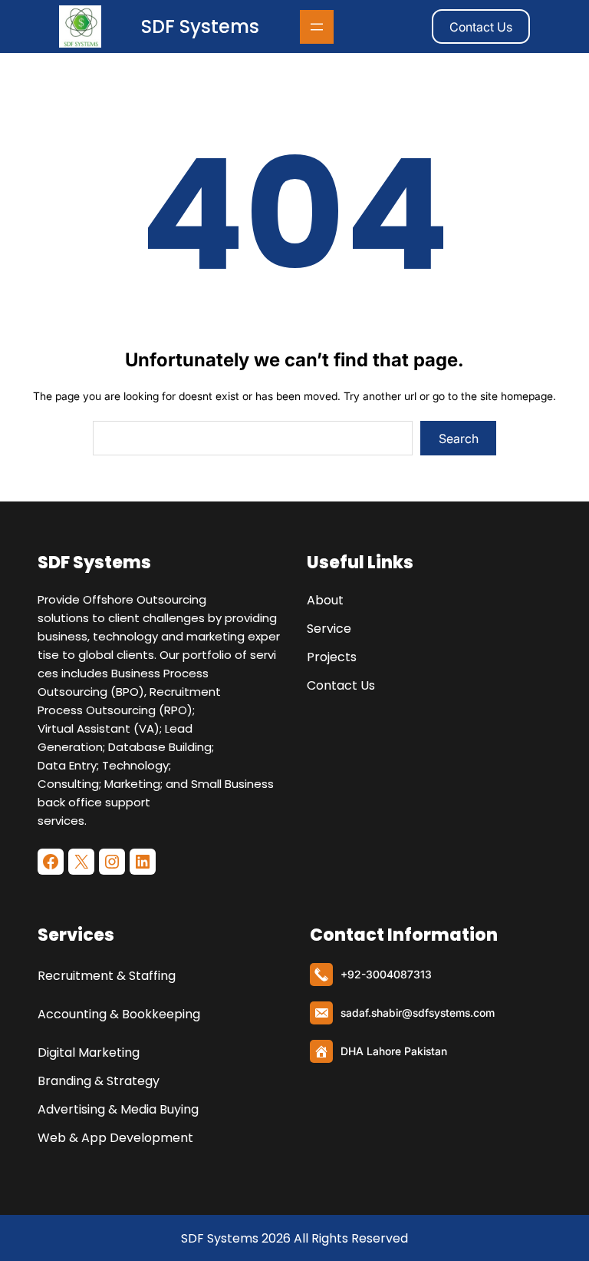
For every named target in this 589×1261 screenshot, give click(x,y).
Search (459, 438)
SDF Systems (200, 26)
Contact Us (480, 27)
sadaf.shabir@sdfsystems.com (418, 1012)
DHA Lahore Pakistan (394, 1050)
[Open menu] (317, 27)
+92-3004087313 (386, 974)
